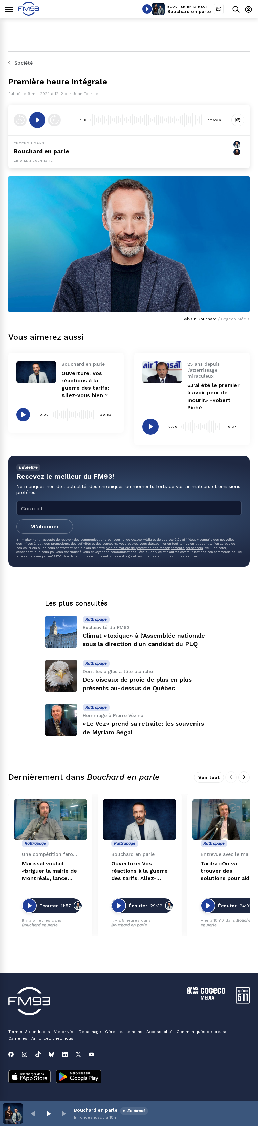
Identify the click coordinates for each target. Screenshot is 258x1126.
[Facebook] (11, 1054)
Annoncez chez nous (52, 1038)
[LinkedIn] (65, 1054)
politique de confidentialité (95, 556)
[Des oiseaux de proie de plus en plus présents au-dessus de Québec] (61, 676)
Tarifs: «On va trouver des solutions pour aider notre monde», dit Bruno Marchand (228, 871)
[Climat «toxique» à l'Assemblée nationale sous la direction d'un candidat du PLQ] (61, 632)
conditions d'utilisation (161, 556)
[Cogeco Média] (206, 998)
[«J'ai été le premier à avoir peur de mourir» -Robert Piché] (162, 372)
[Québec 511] (243, 1002)
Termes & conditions (29, 1031)
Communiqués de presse (202, 1031)
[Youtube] (91, 1054)
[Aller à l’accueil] (28, 14)
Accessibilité (159, 1031)
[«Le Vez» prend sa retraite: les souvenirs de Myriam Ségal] (61, 720)
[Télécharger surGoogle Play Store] (78, 1077)
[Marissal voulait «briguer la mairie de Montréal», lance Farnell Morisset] (50, 819)
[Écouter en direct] (147, 9)
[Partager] (237, 120)
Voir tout (209, 777)
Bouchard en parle (189, 11)
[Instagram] (24, 1054)
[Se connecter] (248, 9)
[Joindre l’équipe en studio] (219, 9)
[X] (78, 1054)
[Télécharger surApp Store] (29, 1077)
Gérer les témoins (123, 1031)
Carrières (17, 1038)
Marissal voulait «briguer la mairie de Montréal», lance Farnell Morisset (49, 871)
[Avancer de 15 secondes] (54, 120)
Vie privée (64, 1031)
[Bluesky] (51, 1054)
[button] (32, 1113)
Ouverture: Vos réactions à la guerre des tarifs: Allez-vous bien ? (139, 871)
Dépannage (90, 1031)
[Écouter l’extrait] (37, 120)
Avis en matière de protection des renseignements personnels (154, 548)
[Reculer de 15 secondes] (20, 120)
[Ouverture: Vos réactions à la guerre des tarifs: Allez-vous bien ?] (36, 372)
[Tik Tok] (38, 1054)
